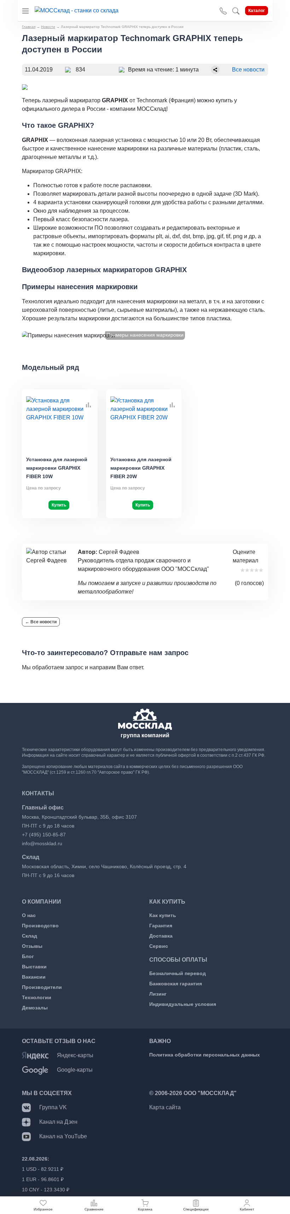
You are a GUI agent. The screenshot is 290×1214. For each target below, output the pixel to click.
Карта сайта (165, 1107)
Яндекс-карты (75, 1055)
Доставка (161, 936)
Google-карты (75, 1070)
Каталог (256, 10)
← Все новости (41, 621)
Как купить (162, 915)
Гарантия (160, 925)
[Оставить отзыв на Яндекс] (35, 1055)
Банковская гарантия (175, 983)
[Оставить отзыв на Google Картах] (35, 1070)
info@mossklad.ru (42, 843)
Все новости (248, 70)
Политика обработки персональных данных (204, 1055)
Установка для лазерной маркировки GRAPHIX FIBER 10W (56, 468)
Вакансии (34, 977)
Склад (29, 936)
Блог (28, 956)
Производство (40, 925)
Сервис (158, 946)
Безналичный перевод (177, 973)
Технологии (36, 997)
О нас (29, 915)
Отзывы (32, 946)
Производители (42, 987)
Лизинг (158, 994)
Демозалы (35, 1007)
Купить (59, 505)
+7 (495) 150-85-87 (44, 834)
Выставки (34, 966)
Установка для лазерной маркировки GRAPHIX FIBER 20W (141, 468)
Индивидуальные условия (182, 1004)
